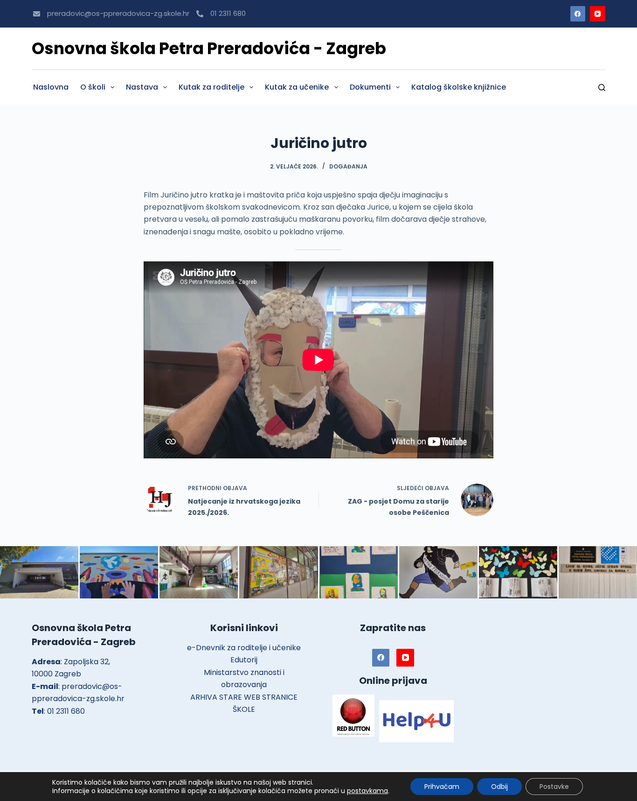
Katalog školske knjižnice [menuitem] (458, 87)
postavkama (367, 791)
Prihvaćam (441, 786)
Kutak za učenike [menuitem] (297, 87)
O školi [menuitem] (92, 87)
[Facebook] (578, 13)
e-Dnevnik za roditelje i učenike (244, 647)
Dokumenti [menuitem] (370, 87)
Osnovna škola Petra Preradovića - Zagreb (209, 48)
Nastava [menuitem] (142, 87)
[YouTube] (597, 13)
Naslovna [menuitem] (51, 87)
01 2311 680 (228, 13)
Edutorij (243, 659)
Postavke (554, 786)
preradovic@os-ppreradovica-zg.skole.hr (118, 13)
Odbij (499, 786)
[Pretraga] (601, 87)
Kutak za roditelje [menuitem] (211, 87)
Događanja (348, 166)
